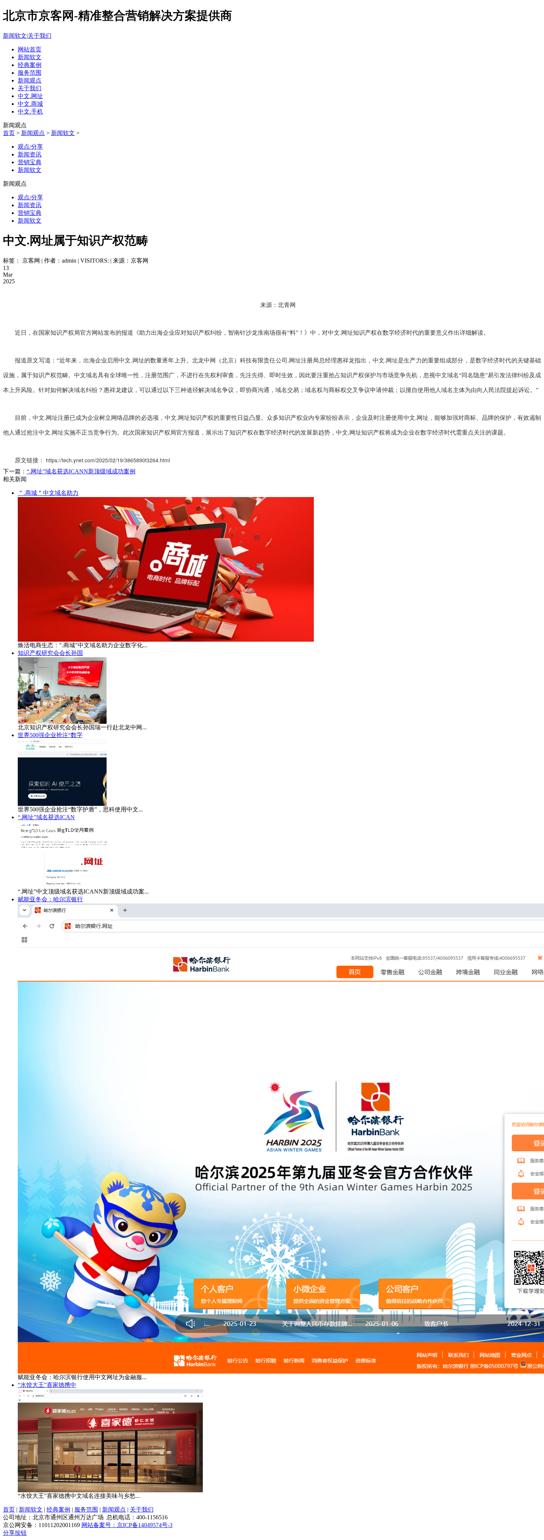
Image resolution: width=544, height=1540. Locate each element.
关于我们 (39, 36)
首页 (9, 133)
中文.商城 (30, 104)
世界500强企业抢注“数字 (50, 735)
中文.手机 (30, 111)
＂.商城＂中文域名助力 (48, 493)
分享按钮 (15, 1533)
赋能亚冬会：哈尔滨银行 (50, 899)
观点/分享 (30, 146)
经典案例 (29, 65)
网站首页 (29, 49)
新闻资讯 (29, 154)
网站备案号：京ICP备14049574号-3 (126, 1525)
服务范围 (29, 73)
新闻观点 (29, 80)
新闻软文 (15, 36)
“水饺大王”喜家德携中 (47, 1385)
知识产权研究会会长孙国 (50, 653)
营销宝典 (29, 162)
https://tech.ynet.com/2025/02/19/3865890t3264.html (108, 460)
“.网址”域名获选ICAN (46, 817)
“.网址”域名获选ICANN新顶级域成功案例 (81, 471)
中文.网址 (30, 96)
